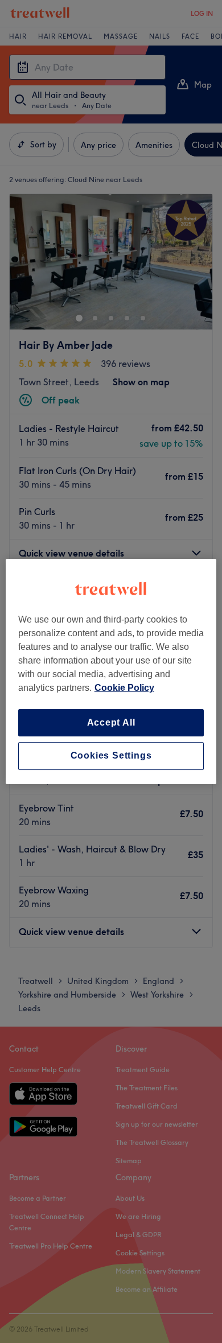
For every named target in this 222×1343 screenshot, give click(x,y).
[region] (111, 671)
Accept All (111, 722)
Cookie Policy (124, 688)
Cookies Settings (111, 756)
